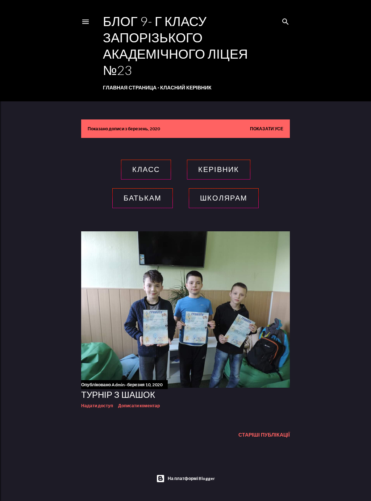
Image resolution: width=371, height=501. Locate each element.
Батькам (143, 198)
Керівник (218, 169)
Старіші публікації (264, 434)
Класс (146, 169)
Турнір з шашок (118, 394)
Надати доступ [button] (97, 405)
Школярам (223, 198)
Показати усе (266, 128)
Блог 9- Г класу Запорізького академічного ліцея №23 (175, 45)
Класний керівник (186, 87)
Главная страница (130, 87)
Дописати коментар (139, 405)
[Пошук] (285, 20)
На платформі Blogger (191, 478)
